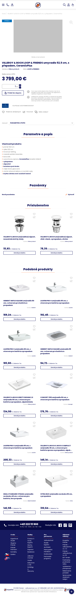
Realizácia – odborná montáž (31, 555)
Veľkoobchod (48, 540)
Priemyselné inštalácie (48, 551)
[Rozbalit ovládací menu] (71, 591)
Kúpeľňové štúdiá (14, 540)
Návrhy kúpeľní (30, 546)
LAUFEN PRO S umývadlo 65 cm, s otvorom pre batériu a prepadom (54, 302)
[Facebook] (60, 525)
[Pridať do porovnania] (34, 217)
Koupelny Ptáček (66, 541)
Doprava (30, 550)
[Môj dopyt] (72, 5)
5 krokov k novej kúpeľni (31, 541)
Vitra (71, 501)
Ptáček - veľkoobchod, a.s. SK (67, 553)
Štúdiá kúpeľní (46, 544)
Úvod (3, 14)
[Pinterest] (70, 525)
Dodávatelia (48, 554)
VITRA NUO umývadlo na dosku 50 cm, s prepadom (56, 495)
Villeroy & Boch (13, 69)
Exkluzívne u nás (31, 564)
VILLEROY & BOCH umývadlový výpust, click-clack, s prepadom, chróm (56, 238)
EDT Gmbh (66, 558)
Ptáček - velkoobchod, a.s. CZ (67, 547)
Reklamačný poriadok (67, 572)
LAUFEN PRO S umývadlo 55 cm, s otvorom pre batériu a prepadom (17, 447)
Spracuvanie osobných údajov (67, 577)
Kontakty (14, 552)
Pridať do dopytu (14, 93)
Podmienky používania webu (66, 562)
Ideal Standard (32, 501)
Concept (70, 404)
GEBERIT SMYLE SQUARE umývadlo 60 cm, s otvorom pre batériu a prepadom (18, 303)
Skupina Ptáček (13, 544)
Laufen (71, 307)
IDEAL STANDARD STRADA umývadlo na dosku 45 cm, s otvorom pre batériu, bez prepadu (18, 496)
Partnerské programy (47, 557)
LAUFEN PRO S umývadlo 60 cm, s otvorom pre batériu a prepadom (17, 350)
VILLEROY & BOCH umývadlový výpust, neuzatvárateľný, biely (19, 238)
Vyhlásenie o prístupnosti (67, 567)
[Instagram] (65, 525)
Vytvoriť (71, 195)
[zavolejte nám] (8, 4)
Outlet (30, 560)
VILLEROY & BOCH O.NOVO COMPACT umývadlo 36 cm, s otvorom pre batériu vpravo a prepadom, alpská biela (56, 448)
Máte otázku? (43, 112)
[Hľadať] (64, 5)
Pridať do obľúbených (13, 112)
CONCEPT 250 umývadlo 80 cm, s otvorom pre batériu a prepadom (54, 398)
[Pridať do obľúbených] (34, 214)
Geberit (33, 307)
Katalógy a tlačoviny (31, 569)
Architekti (47, 547)
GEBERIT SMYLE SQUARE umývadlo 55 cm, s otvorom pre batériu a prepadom (55, 351)
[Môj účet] (68, 5)
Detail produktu (19, 253)
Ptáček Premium (14, 549)
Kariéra (13, 554)
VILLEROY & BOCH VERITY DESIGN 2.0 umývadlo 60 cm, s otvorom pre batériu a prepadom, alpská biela (18, 399)
